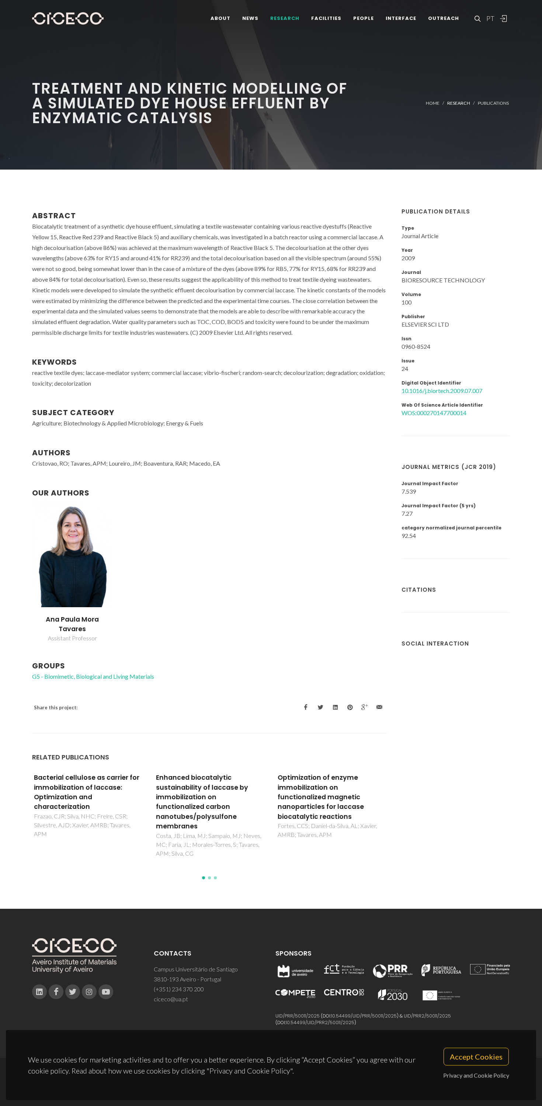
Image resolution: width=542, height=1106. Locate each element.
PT (490, 18)
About (220, 18)
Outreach (443, 18)
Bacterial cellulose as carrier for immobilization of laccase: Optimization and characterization (86, 792)
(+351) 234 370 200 (179, 988)
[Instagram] (89, 991)
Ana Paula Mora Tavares (72, 624)
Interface (401, 18)
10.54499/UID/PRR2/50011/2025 (320, 1022)
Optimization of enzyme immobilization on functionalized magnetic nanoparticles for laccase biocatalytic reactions (321, 797)
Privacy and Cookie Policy (476, 1075)
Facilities (326, 18)
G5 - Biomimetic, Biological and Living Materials (93, 676)
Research (284, 18)
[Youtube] (105, 991)
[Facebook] (56, 991)
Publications (493, 103)
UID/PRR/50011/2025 (297, 1016)
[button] (203, 877)
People (363, 18)
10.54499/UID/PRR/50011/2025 (364, 1016)
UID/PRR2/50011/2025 (427, 1016)
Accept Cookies (476, 1056)
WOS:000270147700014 (434, 412)
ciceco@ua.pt (171, 998)
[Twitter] (72, 991)
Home (432, 103)
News (250, 18)
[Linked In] (39, 991)
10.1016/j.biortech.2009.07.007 (442, 390)
